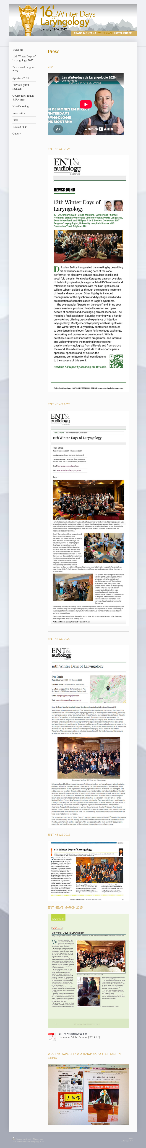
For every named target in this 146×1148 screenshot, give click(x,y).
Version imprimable (24, 1139)
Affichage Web (127, 1141)
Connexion (129, 1138)
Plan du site (38, 1139)
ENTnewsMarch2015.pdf (73, 1033)
